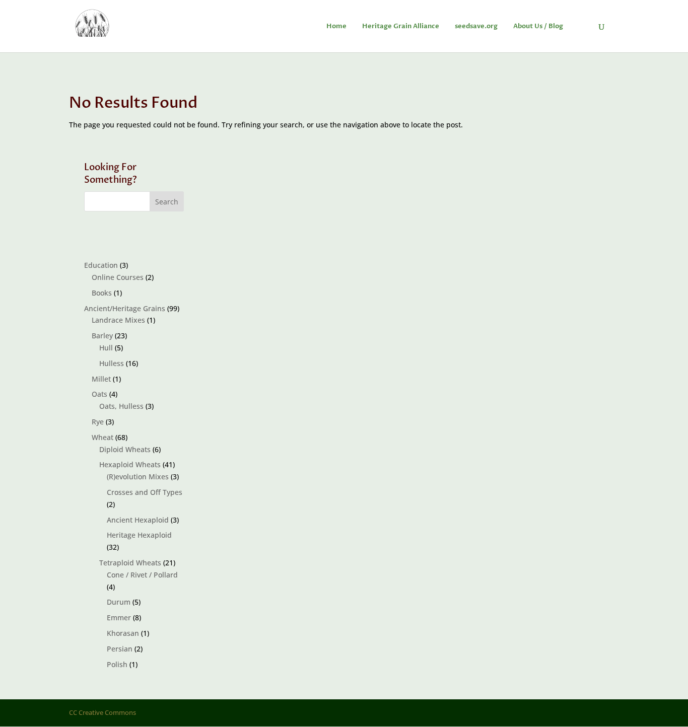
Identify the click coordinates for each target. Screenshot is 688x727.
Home (336, 27)
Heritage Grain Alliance (400, 27)
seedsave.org (476, 27)
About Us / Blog (538, 27)
